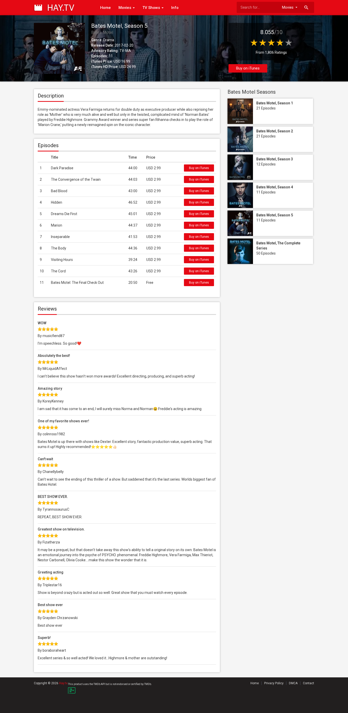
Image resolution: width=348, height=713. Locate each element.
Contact (308, 683)
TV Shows (151, 7)
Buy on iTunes (248, 68)
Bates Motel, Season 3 (274, 159)
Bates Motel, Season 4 (274, 187)
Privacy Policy (274, 683)
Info (175, 7)
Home (105, 7)
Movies (125, 7)
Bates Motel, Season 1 (274, 103)
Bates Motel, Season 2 (274, 131)
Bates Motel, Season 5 (274, 215)
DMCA (293, 683)
